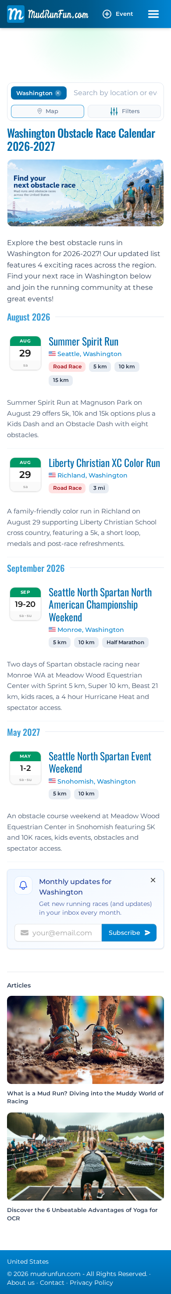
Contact (52, 1283)
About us (21, 1283)
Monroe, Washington (90, 630)
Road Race (67, 367)
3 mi (99, 488)
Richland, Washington (92, 475)
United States (28, 1261)
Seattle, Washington (89, 354)
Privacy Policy (91, 1283)
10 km (127, 367)
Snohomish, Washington (96, 781)
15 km (61, 380)
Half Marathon (125, 642)
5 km (100, 367)
